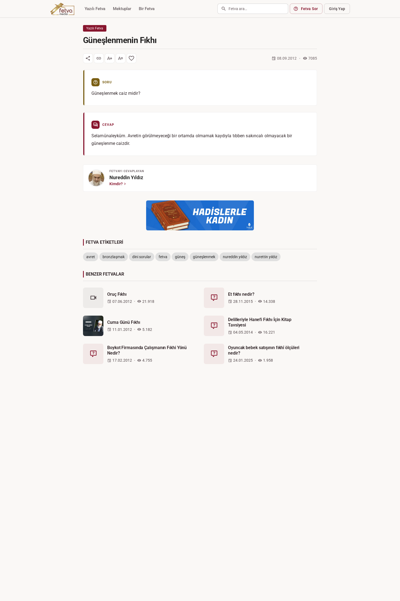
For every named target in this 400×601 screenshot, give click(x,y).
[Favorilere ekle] (131, 58)
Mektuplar (122, 8)
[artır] (120, 58)
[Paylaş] (88, 58)
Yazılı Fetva (95, 8)
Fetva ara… (238, 9)
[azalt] (110, 58)
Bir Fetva (147, 8)
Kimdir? (116, 184)
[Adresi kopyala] (99, 58)
